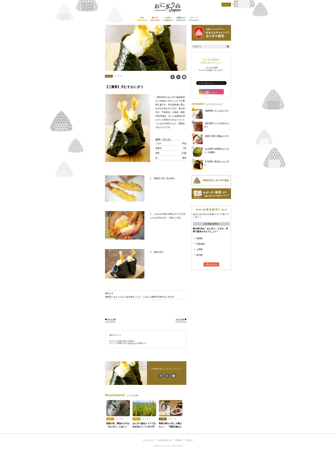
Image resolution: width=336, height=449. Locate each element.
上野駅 (199, 249)
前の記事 (111, 319)
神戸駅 (199, 255)
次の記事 (180, 319)
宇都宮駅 (200, 243)
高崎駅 (199, 238)
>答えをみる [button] (211, 264)
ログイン (226, 5)
